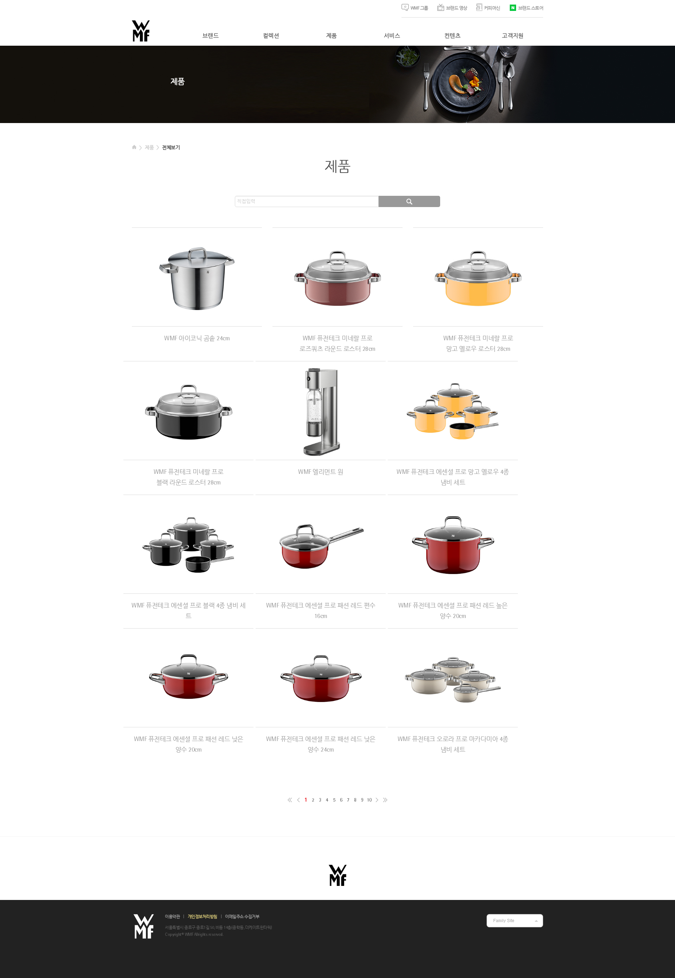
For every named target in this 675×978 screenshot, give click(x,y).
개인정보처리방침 (202, 917)
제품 (331, 36)
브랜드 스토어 (531, 8)
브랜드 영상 (456, 8)
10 (369, 800)
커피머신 (492, 8)
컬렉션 (271, 36)
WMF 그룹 (419, 8)
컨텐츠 (452, 36)
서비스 (392, 36)
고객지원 (513, 36)
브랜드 (210, 36)
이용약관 (172, 917)
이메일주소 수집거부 (242, 917)
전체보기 (171, 148)
